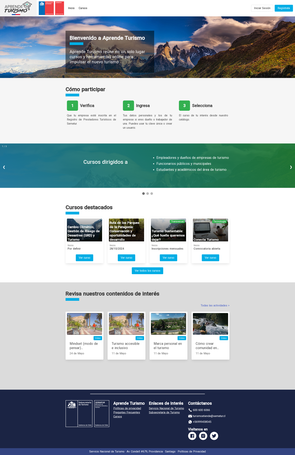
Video (98, 338)
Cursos (83, 8)
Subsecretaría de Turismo (164, 412)
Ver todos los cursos (147, 270)
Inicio (71, 8)
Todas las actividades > (215, 305)
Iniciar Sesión (262, 8)
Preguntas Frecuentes (126, 412)
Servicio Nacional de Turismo (166, 408)
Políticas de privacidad (127, 408)
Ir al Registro (114, 175)
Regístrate (284, 8)
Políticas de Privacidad (192, 451)
